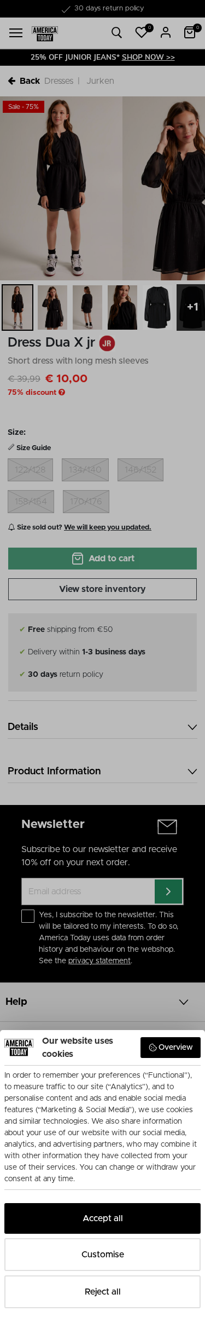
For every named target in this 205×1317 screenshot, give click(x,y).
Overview (176, 1047)
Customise (102, 1254)
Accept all (103, 1218)
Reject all (103, 1291)
